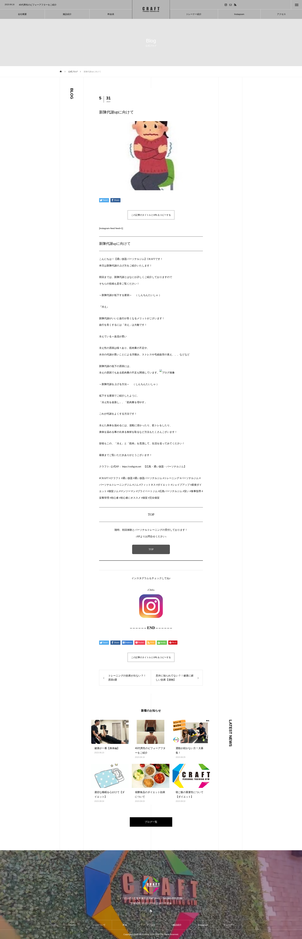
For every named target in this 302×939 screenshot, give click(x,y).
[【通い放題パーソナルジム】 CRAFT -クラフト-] (151, 9)
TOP (151, 549)
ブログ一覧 (151, 822)
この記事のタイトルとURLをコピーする (151, 215)
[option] (66, 5)
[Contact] (230, 4)
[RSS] (235, 4)
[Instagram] (226, 4)
